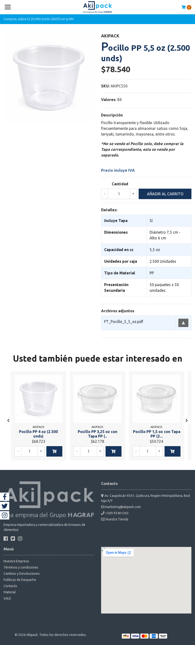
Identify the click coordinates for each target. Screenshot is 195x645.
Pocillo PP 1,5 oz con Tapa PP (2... (156, 433)
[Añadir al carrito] (54, 451)
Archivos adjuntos (117, 311)
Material (10, 592)
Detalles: (109, 210)
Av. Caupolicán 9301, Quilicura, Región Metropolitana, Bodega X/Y (145, 498)
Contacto (10, 586)
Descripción (112, 115)
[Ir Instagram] (5, 515)
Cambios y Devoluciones (22, 573)
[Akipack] (97, 7)
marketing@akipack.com (122, 507)
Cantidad (120, 184)
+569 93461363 (116, 513)
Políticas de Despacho (20, 580)
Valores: (108, 99)
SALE (7, 598)
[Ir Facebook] (5, 496)
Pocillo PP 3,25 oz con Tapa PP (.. (97, 433)
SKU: (105, 86)
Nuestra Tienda (116, 519)
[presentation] (8, 420)
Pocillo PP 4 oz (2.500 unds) (38, 433)
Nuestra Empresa (16, 561)
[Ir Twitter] (5, 506)
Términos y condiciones (21, 567)
